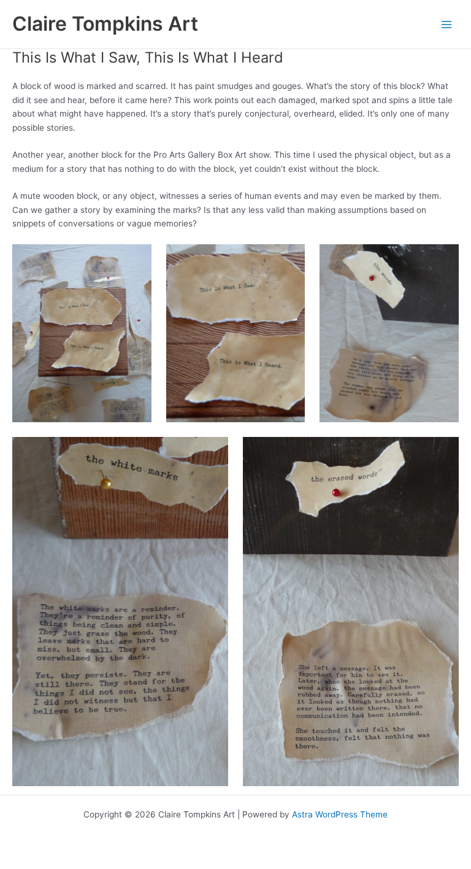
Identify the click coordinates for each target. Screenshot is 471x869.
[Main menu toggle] (446, 24)
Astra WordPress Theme (340, 814)
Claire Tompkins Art (105, 24)
